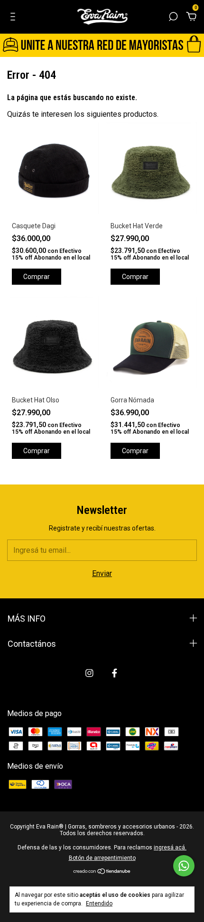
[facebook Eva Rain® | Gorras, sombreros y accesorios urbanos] (114, 673)
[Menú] (14, 17)
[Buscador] (173, 17)
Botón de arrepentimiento (102, 858)
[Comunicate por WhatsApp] (184, 865)
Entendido (99, 903)
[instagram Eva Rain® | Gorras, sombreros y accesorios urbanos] (89, 673)
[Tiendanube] (102, 871)
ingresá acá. (170, 847)
